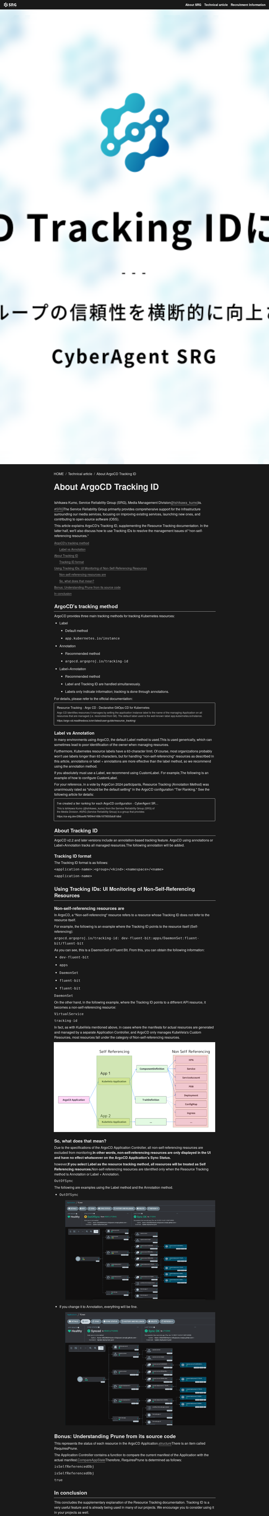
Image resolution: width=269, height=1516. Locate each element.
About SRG (193, 5)
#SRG (58, 509)
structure (165, 1443)
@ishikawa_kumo (184, 502)
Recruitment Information (248, 5)
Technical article (216, 5)
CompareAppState (91, 1459)
